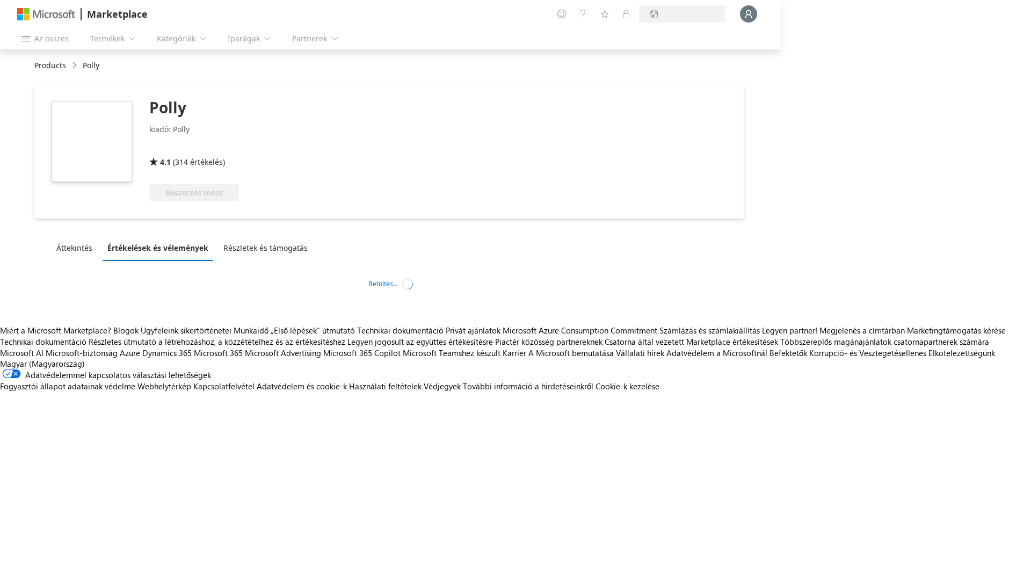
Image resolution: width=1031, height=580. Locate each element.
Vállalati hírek (640, 352)
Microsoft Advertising (283, 352)
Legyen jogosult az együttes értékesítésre (420, 341)
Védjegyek (442, 386)
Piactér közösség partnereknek (548, 341)
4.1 (165, 162)
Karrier (514, 352)
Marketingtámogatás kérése (956, 330)
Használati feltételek (385, 386)
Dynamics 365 (167, 352)
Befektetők (788, 352)
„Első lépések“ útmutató (313, 330)
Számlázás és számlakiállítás (709, 330)
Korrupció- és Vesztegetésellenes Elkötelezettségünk (902, 352)
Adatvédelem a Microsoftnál (716, 352)
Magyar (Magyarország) (42, 363)
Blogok (126, 330)
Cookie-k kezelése (627, 386)
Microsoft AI (21, 352)
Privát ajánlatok (473, 330)
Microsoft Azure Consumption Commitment (581, 330)
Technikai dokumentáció (400, 330)
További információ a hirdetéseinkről (528, 386)
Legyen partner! (789, 330)
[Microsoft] (46, 14)
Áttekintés (74, 248)
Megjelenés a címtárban (862, 330)
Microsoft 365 (218, 352)
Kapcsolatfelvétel (224, 386)
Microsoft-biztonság (82, 352)
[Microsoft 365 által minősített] (189, 146)
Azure (130, 352)
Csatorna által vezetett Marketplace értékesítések (691, 341)
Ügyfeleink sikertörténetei (186, 330)
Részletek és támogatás (265, 248)
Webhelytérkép (164, 386)
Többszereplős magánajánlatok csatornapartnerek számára (884, 341)
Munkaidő (251, 330)
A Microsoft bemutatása (571, 352)
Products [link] (50, 65)
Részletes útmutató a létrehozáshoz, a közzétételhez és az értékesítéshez (217, 341)
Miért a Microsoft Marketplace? (55, 330)
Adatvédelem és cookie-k (302, 386)
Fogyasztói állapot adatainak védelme (67, 386)
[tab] (77, 247)
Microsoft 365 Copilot (362, 352)
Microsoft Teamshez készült (451, 352)
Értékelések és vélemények (157, 248)
